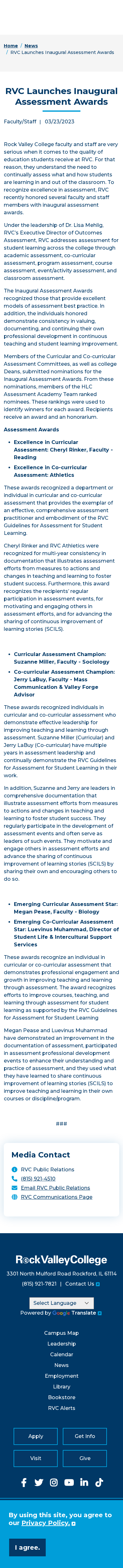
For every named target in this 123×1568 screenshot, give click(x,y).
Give (85, 1458)
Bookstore (61, 1397)
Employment (62, 1376)
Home (11, 46)
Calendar (61, 1355)
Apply (35, 1436)
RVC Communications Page (56, 1197)
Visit (35, 1458)
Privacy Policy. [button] (45, 1523)
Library (61, 1387)
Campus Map (61, 1333)
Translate (83, 1313)
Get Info (85, 1436)
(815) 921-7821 (39, 1284)
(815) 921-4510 (38, 1179)
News (31, 46)
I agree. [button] (27, 1547)
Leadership (61, 1344)
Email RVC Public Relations (55, 1188)
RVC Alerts (61, 1408)
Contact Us (79, 1284)
